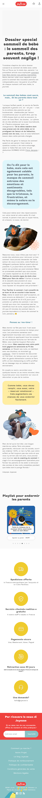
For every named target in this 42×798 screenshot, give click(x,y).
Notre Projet (21, 752)
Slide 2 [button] (15, 543)
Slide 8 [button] (29, 543)
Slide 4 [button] (20, 543)
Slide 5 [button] (22, 543)
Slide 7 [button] (27, 543)
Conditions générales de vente (21, 769)
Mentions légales (21, 773)
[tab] (13, 543)
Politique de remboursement (21, 761)
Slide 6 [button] (24, 543)
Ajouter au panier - (23, 538)
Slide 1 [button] (13, 543)
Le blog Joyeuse (21, 757)
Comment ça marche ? (21, 748)
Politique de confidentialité (21, 765)
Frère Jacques (32, 150)
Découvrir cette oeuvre (21, 532)
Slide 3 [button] (18, 543)
